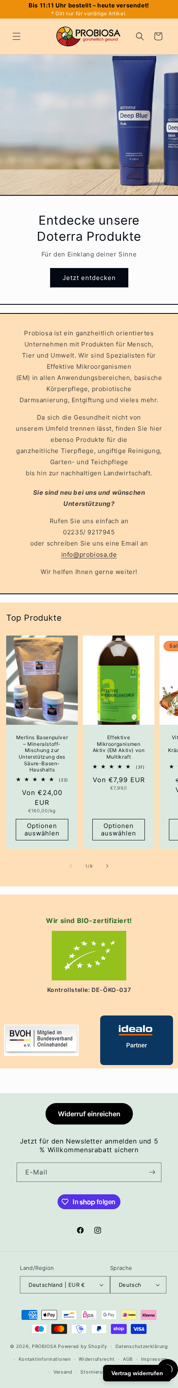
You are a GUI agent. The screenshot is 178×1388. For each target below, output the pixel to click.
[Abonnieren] (152, 1172)
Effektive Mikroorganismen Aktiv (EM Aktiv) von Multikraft (119, 747)
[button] (16, 36)
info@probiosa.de (89, 554)
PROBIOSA (44, 1346)
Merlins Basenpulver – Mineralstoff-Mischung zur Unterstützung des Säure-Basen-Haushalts (42, 753)
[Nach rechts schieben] (107, 866)
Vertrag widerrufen (137, 1373)
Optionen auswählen (42, 829)
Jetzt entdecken (89, 278)
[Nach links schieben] (71, 866)
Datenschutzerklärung (141, 1346)
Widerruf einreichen (89, 1114)
